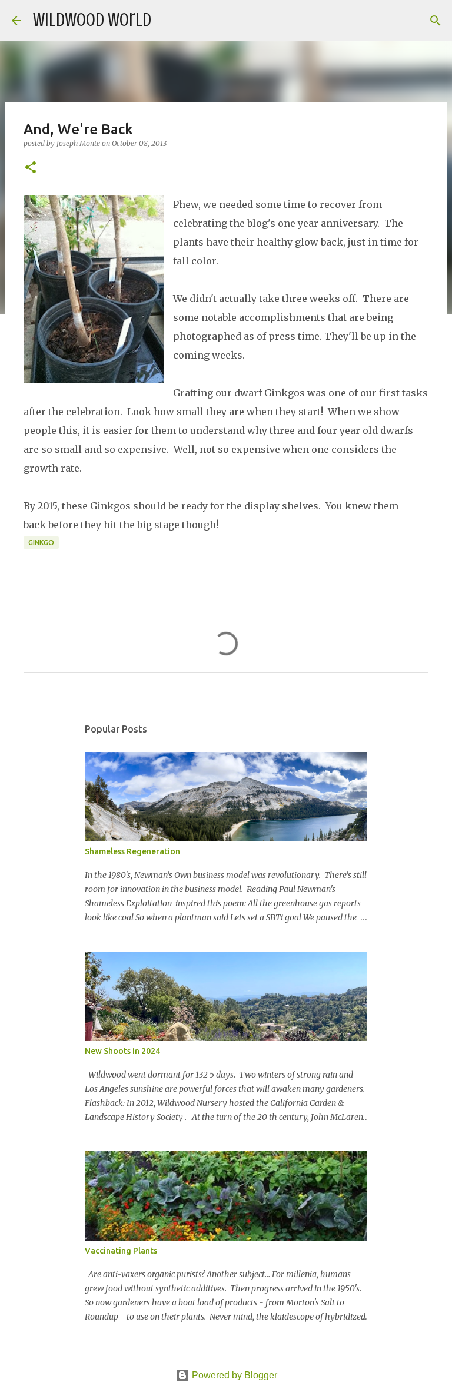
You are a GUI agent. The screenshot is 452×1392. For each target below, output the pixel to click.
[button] (31, 168)
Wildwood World (92, 20)
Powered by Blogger (233, 1375)
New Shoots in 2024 (122, 1051)
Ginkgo (41, 542)
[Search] (168, 20)
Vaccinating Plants (121, 1250)
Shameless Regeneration (132, 851)
